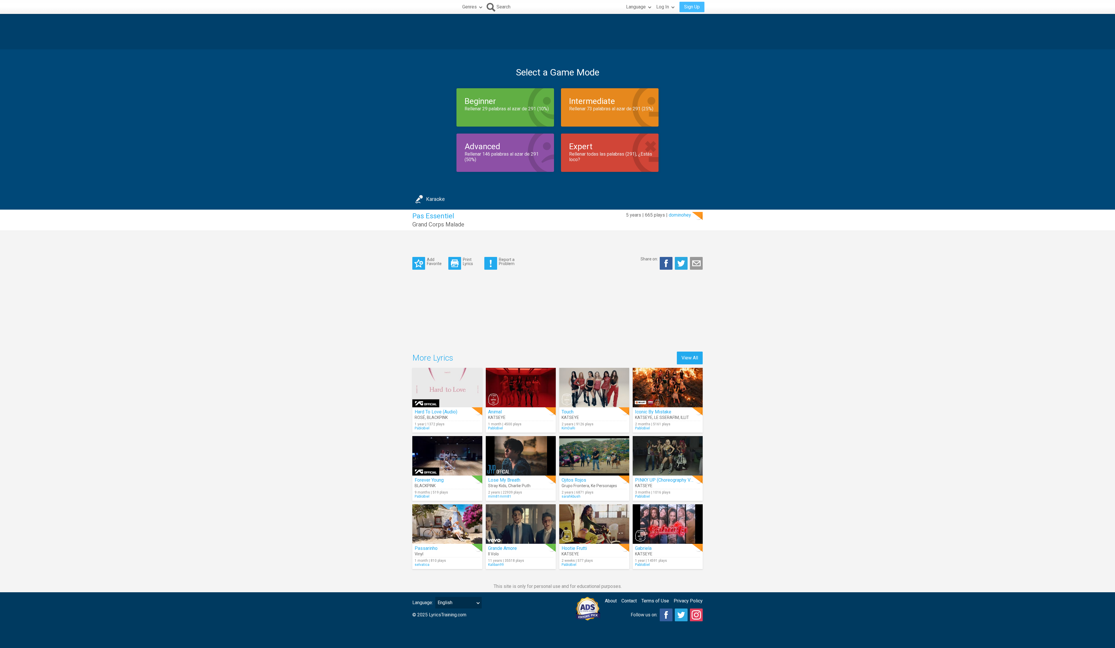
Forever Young (429, 480)
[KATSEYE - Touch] (594, 387)
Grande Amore (502, 548)
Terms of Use (655, 601)
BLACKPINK (437, 417)
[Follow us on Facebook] (666, 615)
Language (636, 7)
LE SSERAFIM (666, 417)
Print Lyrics (468, 261)
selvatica (422, 565)
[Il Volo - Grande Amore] (521, 524)
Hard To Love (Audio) (436, 412)
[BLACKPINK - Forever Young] (447, 456)
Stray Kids (497, 485)
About (611, 601)
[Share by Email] (696, 263)
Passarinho (426, 548)
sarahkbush (571, 496)
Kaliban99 (496, 565)
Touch (567, 412)
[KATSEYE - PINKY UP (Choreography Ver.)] (668, 456)
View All (689, 358)
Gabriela (643, 548)
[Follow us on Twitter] (681, 615)
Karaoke (435, 199)
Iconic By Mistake (653, 412)
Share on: (649, 259)
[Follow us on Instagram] (696, 615)
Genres (469, 7)
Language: (422, 602)
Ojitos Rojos (574, 480)
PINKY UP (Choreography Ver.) (666, 480)
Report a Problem (507, 261)
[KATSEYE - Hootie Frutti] (594, 524)
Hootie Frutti (574, 548)
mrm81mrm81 (499, 496)
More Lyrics (432, 358)
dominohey (680, 215)
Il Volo (493, 554)
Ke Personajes (604, 485)
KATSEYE (497, 417)
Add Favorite (434, 261)
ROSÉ (420, 417)
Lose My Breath (504, 480)
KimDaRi (568, 428)
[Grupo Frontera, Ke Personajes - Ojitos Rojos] (594, 456)
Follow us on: (644, 615)
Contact (629, 601)
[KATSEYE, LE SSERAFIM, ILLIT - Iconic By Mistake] (668, 387)
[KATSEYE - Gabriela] (668, 524)
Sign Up (692, 7)
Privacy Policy (688, 601)
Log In (662, 7)
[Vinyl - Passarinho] (447, 524)
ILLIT (685, 417)
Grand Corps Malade (438, 224)
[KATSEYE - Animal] (521, 387)
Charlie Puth (519, 485)
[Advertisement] (557, 32)
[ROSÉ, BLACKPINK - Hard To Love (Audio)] (447, 387)
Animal (495, 412)
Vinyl (419, 554)
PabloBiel (422, 428)
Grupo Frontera (575, 485)
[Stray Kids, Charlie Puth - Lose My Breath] (521, 456)
